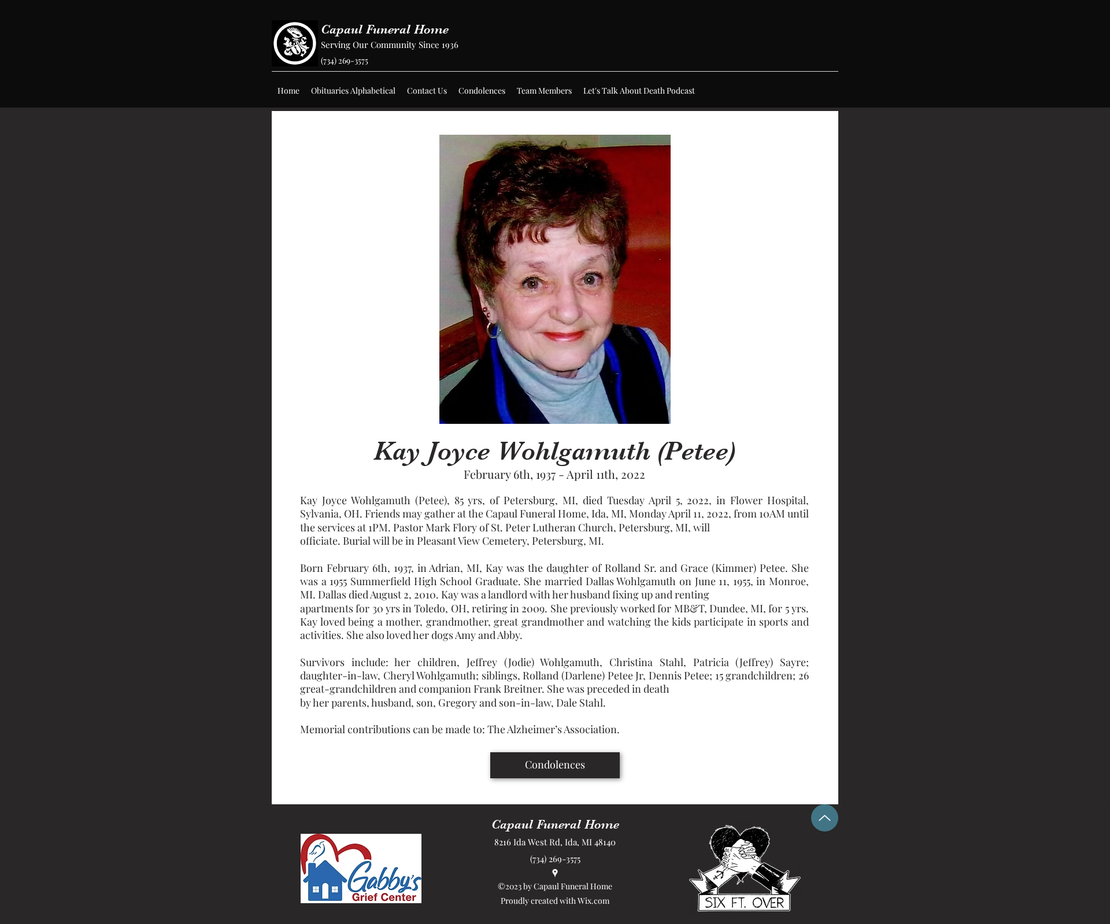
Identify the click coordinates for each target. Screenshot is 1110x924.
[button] (353, 90)
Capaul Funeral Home (385, 29)
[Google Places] (555, 873)
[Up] (824, 817)
